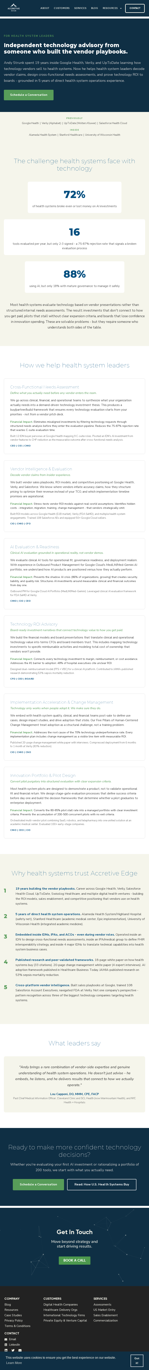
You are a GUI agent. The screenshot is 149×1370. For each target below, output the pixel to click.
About (45, 8)
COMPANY (12, 1298)
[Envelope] (20, 1350)
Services (80, 8)
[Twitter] (13, 1350)
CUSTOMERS (52, 1298)
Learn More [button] (14, 1363)
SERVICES (100, 1298)
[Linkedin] (6, 1350)
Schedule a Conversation (28, 95)
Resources (110, 8)
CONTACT (11, 1333)
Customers (62, 8)
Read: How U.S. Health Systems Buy (101, 1184)
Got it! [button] (136, 1361)
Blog (94, 8)
